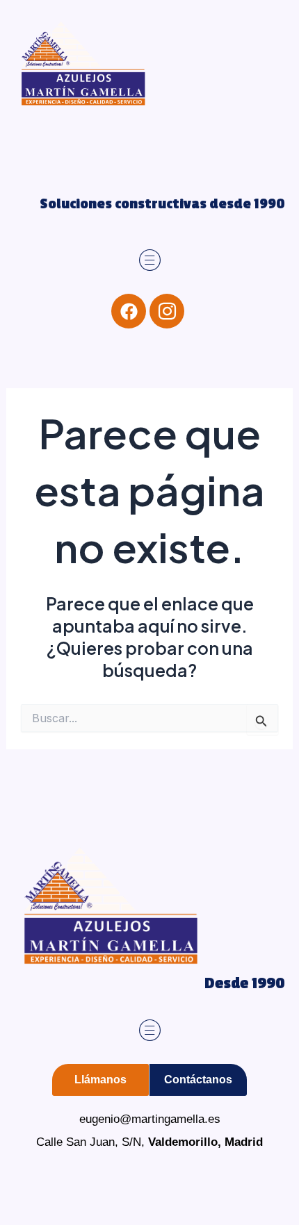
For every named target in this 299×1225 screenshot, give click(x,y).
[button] (149, 261)
